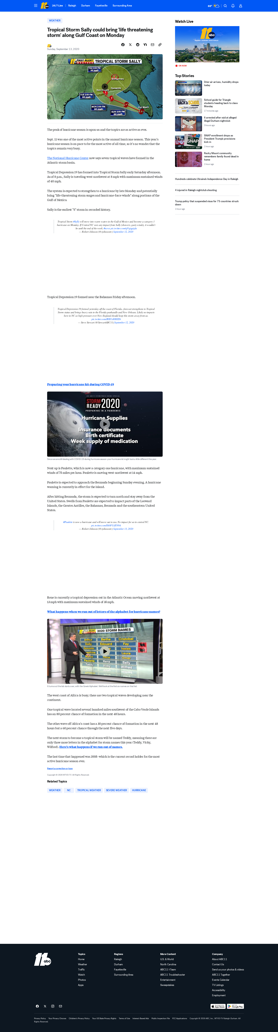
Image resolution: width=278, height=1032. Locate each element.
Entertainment (167, 980)
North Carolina (168, 964)
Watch (81, 974)
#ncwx (107, 228)
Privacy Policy (40, 1018)
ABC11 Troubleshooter (172, 974)
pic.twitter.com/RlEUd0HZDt (106, 319)
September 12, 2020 (123, 231)
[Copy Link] (160, 44)
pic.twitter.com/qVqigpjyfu (124, 228)
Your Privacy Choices (57, 1018)
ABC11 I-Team (168, 969)
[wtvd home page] (42, 959)
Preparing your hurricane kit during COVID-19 (80, 384)
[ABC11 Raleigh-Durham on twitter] (45, 1006)
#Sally (76, 221)
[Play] (207, 44)
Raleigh (72, 5)
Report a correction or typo (60, 768)
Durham (85, 5)
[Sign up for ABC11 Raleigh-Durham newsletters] (60, 1006)
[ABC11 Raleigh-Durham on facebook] (37, 1006)
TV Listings (217, 985)
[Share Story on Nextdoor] (145, 44)
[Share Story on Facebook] (123, 44)
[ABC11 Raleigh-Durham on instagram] (53, 1006)
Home (81, 959)
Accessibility (218, 990)
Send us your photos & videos (228, 969)
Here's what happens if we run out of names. (91, 747)
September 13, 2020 (123, 528)
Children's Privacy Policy (79, 1018)
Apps (80, 985)
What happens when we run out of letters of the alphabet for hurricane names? (103, 611)
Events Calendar (220, 980)
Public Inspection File (161, 1018)
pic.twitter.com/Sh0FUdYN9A (106, 525)
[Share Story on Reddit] (137, 44)
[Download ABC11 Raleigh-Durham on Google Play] (235, 1006)
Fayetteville (101, 5)
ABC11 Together (221, 974)
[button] (35, 5)
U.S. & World (167, 959)
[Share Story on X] (130, 44)
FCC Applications (179, 1018)
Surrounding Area (122, 5)
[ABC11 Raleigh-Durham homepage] (44, 5)
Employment (219, 995)
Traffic (81, 969)
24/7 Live (57, 5)
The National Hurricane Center (67, 158)
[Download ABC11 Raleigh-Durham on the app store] (218, 1006)
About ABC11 (219, 959)
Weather (82, 964)
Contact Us (218, 964)
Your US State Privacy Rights (104, 1018)
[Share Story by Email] (152, 44)
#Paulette (67, 522)
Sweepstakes (167, 985)
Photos (82, 980)
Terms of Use (124, 1018)
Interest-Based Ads (141, 1018)
